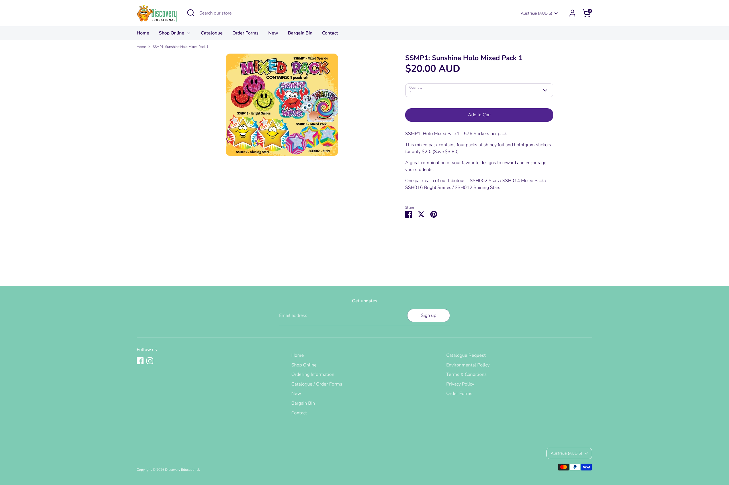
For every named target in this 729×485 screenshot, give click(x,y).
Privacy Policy (460, 384)
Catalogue (212, 33)
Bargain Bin (300, 33)
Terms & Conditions (466, 374)
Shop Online (172, 33)
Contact (330, 33)
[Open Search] (190, 13)
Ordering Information (312, 374)
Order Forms (245, 33)
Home (143, 33)
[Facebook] (140, 360)
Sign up (428, 315)
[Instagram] (149, 360)
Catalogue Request (466, 355)
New (273, 33)
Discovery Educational (182, 469)
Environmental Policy (468, 365)
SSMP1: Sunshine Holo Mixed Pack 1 (180, 46)
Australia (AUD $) (536, 13)
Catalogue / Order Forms (316, 384)
